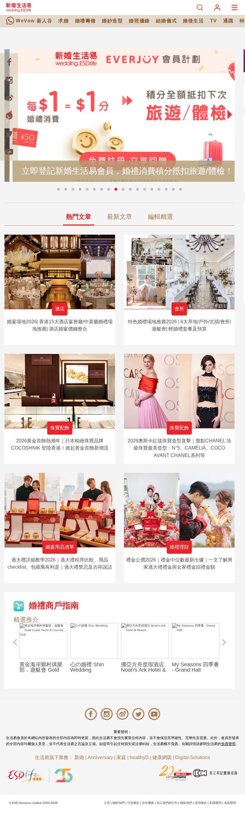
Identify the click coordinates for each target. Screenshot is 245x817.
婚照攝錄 (139, 20)
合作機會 (148, 802)
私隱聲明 (215, 802)
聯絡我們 (186, 802)
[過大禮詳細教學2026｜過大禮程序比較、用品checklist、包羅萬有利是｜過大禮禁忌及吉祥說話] (59, 510)
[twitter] (9, 134)
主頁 (107, 802)
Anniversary (100, 757)
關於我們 (119, 802)
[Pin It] (9, 116)
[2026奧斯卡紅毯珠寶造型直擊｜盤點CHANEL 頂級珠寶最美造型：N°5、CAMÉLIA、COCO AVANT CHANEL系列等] (179, 391)
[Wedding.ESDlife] (18, 7)
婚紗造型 (112, 20)
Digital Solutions (192, 757)
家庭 (121, 757)
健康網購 (162, 757)
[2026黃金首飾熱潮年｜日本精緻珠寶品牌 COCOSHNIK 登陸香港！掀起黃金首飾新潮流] (59, 391)
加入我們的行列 (167, 802)
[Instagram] (9, 80)
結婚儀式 (166, 20)
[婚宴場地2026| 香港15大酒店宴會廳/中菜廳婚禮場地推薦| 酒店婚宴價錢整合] (59, 272)
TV (213, 20)
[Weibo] (9, 98)
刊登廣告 (133, 802)
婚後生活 (193, 20)
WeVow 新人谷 (34, 20)
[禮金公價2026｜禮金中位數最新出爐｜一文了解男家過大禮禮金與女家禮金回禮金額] (179, 510)
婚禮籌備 (85, 20)
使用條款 (201, 802)
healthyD (139, 757)
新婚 (79, 757)
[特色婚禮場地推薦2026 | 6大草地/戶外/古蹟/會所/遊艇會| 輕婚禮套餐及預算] (179, 272)
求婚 (63, 20)
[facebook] (9, 62)
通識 (228, 20)
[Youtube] (9, 152)
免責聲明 (228, 744)
